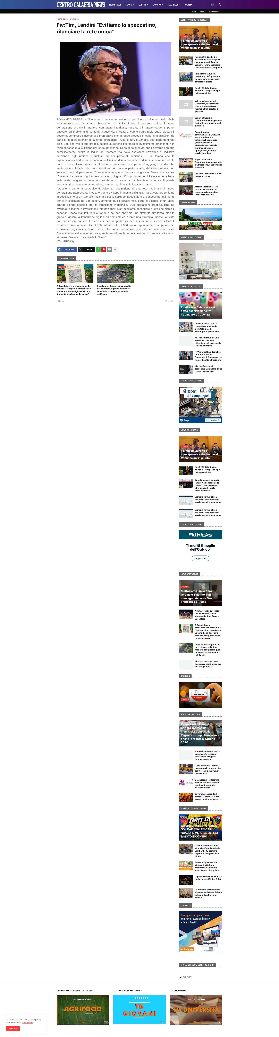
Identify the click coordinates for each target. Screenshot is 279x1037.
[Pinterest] (103, 249)
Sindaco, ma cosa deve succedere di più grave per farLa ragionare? (208, 664)
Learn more (27, 1022)
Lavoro (157, 4)
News (129, 4)
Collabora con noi (215, 11)
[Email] (109, 249)
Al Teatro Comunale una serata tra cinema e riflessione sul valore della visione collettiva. (208, 341)
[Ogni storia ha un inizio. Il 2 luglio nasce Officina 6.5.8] (186, 880)
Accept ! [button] (13, 1028)
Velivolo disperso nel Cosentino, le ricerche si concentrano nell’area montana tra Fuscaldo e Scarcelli (207, 106)
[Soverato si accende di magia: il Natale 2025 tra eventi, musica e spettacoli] (186, 797)
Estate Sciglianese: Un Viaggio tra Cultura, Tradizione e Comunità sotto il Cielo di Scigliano (207, 866)
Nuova (61, 301)
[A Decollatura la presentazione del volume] (186, 628)
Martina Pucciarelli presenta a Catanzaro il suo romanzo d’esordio (208, 369)
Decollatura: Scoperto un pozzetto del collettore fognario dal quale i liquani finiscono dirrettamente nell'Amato (114, 290)
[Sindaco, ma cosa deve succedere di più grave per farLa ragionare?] (186, 665)
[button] (212, 4)
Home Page (115, 4)
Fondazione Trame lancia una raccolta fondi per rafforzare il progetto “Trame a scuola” (207, 755)
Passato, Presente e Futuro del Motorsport (208, 174)
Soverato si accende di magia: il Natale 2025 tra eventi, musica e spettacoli (208, 796)
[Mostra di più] (115, 249)
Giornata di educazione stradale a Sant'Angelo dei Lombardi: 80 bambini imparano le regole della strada (207, 850)
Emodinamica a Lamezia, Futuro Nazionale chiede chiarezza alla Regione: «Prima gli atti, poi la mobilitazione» (207, 485)
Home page (62, 19)
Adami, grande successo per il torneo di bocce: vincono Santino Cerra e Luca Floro (207, 615)
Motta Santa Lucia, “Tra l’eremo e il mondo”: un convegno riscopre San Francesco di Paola (206, 190)
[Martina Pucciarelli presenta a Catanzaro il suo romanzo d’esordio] (186, 369)
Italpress (173, 4)
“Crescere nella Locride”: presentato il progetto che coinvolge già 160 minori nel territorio (208, 769)
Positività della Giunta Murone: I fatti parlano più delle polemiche (207, 90)
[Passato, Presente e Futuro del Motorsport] (186, 177)
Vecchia (169, 301)
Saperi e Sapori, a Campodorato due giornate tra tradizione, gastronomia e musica (208, 122)
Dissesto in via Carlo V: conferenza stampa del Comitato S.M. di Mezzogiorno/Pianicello (207, 327)
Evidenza (74, 19)
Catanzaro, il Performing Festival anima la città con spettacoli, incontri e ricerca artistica (207, 784)
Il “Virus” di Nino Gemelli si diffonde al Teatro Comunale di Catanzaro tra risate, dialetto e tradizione (208, 356)
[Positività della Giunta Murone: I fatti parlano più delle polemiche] (186, 91)
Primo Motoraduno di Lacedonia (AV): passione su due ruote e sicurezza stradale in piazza (207, 77)
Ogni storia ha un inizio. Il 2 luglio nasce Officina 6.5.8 (208, 877)
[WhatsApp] (98, 249)
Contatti (190, 4)
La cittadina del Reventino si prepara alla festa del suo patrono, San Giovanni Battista (208, 893)
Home (194, 11)
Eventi (142, 4)
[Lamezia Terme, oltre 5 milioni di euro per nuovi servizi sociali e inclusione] (186, 500)
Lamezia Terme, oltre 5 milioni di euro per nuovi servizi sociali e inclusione (208, 499)
